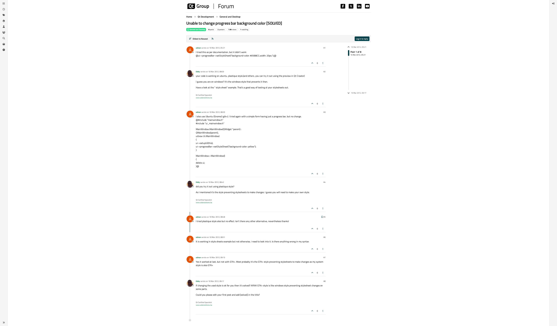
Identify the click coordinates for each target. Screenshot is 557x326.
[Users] (3, 26)
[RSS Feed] (212, 38)
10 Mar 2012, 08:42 (216, 182)
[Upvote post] (312, 63)
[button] (3, 322)
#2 (324, 71)
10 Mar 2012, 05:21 (217, 47)
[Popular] (3, 21)
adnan (198, 47)
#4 (324, 182)
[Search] (3, 38)
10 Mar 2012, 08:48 (217, 216)
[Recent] (3, 9)
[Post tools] (323, 63)
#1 (324, 47)
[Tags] (3, 15)
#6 (324, 237)
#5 (324, 216)
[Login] (553, 3)
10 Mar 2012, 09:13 (217, 257)
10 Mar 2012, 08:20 (217, 112)
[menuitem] (553, 3)
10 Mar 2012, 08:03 (216, 71)
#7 (324, 257)
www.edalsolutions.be (204, 97)
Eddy (198, 71)
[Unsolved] (3, 49)
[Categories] (3, 3)
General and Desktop (197, 29)
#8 (324, 281)
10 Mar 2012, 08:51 (217, 237)
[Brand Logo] (210, 6)
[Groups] (3, 32)
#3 (324, 112)
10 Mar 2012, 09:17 (216, 281)
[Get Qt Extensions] (3, 44)
